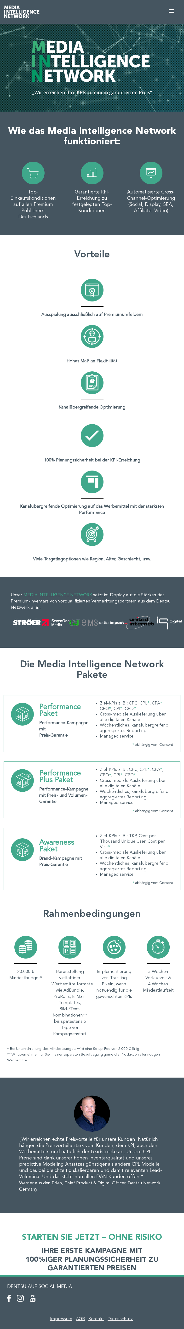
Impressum (61, 1319)
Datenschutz (120, 1319)
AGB (80, 1319)
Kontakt (96, 1319)
